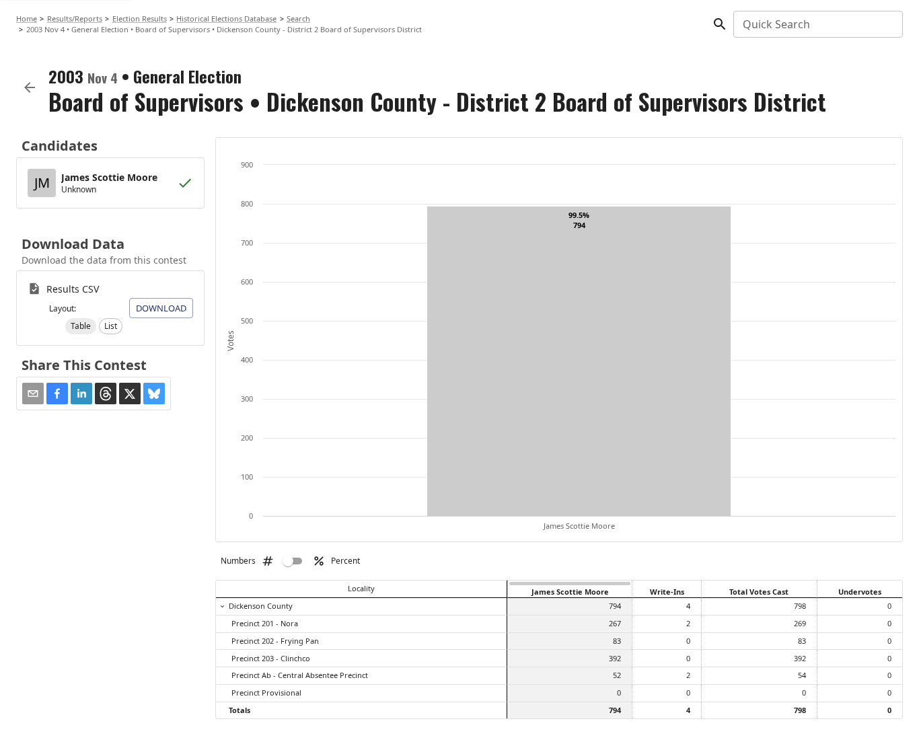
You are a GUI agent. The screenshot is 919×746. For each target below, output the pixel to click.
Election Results (139, 18)
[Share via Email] (33, 393)
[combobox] (817, 24)
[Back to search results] (29, 87)
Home (26, 18)
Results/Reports (74, 18)
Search (298, 18)
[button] (80, 326)
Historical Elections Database (226, 18)
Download (161, 308)
